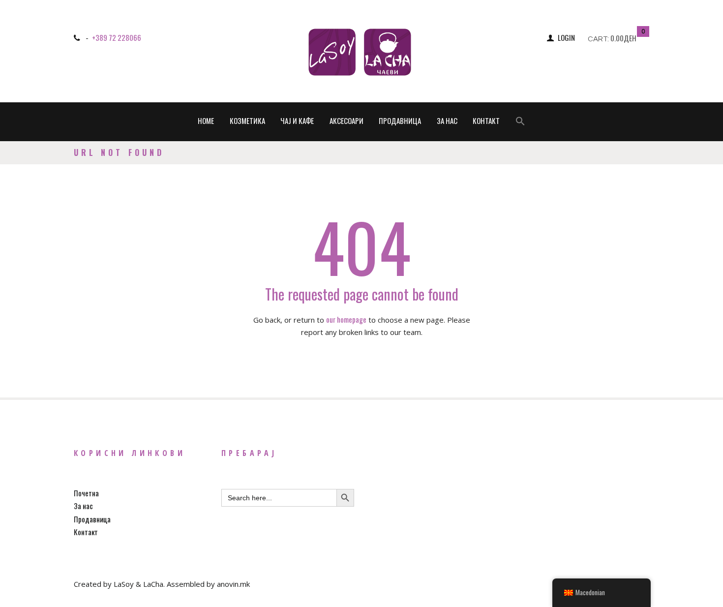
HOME (206, 120)
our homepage (346, 319)
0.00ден (623, 37)
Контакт (486, 120)
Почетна (86, 492)
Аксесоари (346, 120)
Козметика (247, 120)
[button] (520, 122)
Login (566, 37)
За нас (447, 120)
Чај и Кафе (297, 120)
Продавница (400, 120)
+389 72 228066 (116, 37)
